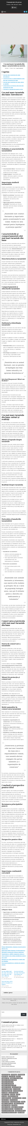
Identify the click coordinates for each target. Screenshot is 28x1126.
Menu (15, 7)
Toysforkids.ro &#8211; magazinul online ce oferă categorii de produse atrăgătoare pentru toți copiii (14, 955)
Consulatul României (16, 1087)
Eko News (18, 1094)
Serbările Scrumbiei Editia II (17, 1107)
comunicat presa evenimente (16, 1078)
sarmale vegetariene (6, 1105)
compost (18, 1076)
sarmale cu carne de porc (7, 1103)
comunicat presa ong (6, 1087)
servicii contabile (18, 1109)
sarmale (23, 1101)
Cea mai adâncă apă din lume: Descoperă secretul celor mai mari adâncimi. (7, 974)
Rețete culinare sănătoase (8, 1066)
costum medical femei (17, 1091)
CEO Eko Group (12, 1076)
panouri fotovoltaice (16, 1098)
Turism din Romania (6, 1064)
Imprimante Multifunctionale (9, 1063)
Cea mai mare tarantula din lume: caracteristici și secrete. (14, 65)
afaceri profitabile (6, 1074)
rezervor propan (5, 1101)
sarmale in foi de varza (19, 1103)
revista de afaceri (13, 1100)
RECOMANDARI (20, 68)
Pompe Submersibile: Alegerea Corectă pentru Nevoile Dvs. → (14, 999)
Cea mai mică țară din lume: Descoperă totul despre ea (19, 973)
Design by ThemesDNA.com (14, 1124)
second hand (14, 1105)
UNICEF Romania (21, 1112)
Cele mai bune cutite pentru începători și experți (7, 983)
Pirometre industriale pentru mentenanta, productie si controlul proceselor (12, 1035)
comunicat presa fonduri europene (9, 1080)
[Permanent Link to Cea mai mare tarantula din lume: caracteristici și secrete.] (14, 53)
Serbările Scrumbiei (6, 1107)
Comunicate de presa (14, 2)
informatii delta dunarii (13, 1096)
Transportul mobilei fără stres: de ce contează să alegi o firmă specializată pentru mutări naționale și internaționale (14, 1030)
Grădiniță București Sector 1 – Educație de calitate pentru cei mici (12, 1039)
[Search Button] (26, 12)
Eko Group (12, 1094)
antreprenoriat (21, 1074)
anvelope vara (5, 1076)
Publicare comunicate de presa (9, 1058)
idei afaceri (4, 1096)
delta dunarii (4, 1092)
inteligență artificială (6, 1098)
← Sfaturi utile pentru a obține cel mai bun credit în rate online (14, 1003)
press (7, 68)
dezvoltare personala (13, 1092)
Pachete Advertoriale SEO (8, 1057)
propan (24, 1098)
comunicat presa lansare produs (9, 1085)
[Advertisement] (14, 28)
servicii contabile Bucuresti (8, 1110)
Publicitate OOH (5, 1100)
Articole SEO (5, 1060)
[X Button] (24, 12)
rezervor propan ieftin (15, 1101)
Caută (3, 1012)
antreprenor (14, 1074)
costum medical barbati (7, 1091)
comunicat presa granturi (7, 1082)
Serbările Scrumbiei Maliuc (7, 1109)
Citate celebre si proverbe (8, 1061)
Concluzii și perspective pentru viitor (13, 89)
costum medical (16, 1089)
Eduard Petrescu (5, 1094)
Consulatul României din (7, 1089)
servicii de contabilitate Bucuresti (9, 1112)
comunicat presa (5, 1078)
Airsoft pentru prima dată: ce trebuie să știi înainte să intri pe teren (13, 1025)
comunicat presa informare (7, 1083)
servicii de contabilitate (20, 1110)
